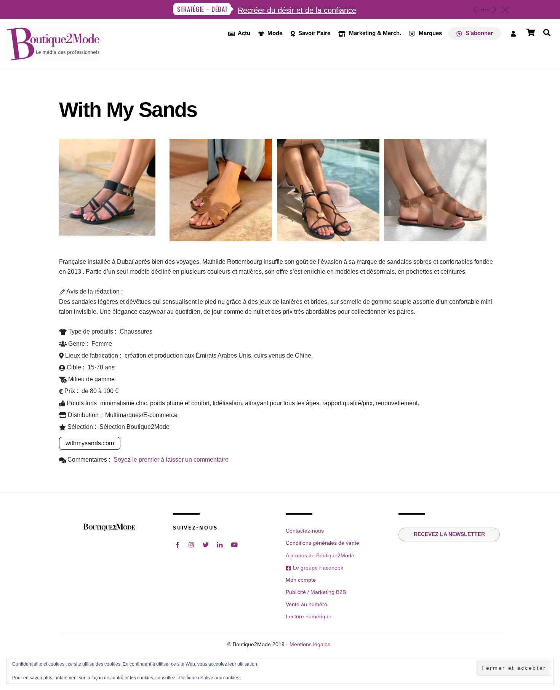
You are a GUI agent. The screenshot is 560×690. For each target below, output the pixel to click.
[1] (481, 9)
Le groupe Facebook (317, 568)
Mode (274, 33)
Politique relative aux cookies (209, 677)
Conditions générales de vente (322, 543)
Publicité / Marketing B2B (316, 592)
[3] (485, 9)
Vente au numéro (306, 604)
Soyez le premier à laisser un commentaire (171, 459)
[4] (487, 9)
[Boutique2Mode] (53, 57)
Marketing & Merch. (374, 33)
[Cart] (530, 32)
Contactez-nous (305, 531)
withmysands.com (90, 443)
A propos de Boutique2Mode (320, 555)
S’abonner (478, 33)
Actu (243, 33)
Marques (429, 33)
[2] (483, 9)
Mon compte (301, 580)
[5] (489, 9)
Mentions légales (310, 644)
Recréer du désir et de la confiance (297, 10)
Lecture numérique (308, 616)
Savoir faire (313, 33)
